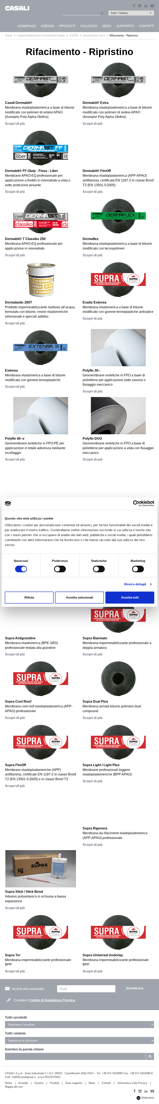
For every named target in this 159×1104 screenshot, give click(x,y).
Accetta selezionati (79, 597)
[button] (131, 13)
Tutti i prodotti (16, 1017)
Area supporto (73, 1083)
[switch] (60, 569)
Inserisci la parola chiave (24, 1049)
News (92, 1083)
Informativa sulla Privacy (132, 1083)
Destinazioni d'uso (94, 35)
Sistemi (38, 1083)
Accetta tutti (130, 597)
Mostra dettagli (135, 584)
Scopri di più (15, 123)
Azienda (23, 1083)
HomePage (27, 26)
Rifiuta (29, 597)
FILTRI (74, 35)
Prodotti (54, 1083)
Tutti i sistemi (15, 1033)
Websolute (147, 1097)
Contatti (106, 1083)
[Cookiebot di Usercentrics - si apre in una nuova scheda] (136, 503)
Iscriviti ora (134, 988)
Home (8, 35)
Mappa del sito (14, 1086)
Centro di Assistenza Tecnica (52, 1000)
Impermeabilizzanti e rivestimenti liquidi (41, 35)
